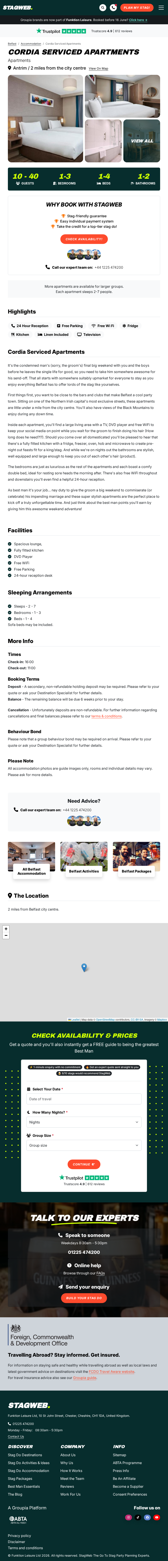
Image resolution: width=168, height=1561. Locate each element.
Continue (82, 1164)
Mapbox (162, 1019)
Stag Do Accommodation (28, 1470)
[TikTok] (138, 1517)
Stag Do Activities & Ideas (28, 1463)
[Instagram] (128, 1517)
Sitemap (119, 1455)
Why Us (66, 1463)
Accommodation (31, 43)
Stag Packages (20, 1478)
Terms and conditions (25, 1548)
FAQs (100, 1273)
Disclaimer (16, 1542)
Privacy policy (19, 1535)
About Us (67, 1455)
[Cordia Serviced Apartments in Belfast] (45, 118)
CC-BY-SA (137, 1019)
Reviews (67, 1486)
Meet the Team (72, 1478)
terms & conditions (106, 716)
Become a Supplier (128, 1486)
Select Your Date (48, 1089)
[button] (113, 7)
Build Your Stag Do (84, 1298)
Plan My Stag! (137, 7)
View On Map (98, 68)
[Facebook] (147, 1517)
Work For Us (70, 1494)
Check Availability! (84, 239)
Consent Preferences (130, 1494)
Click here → (138, 20)
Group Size (43, 1135)
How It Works (71, 1470)
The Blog (15, 1494)
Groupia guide (84, 1377)
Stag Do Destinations (25, 1455)
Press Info (121, 1470)
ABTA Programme (127, 1463)
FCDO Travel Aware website (111, 1371)
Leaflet (75, 1019)
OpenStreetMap (105, 1019)
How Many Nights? (50, 1112)
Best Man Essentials (24, 1486)
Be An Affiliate (124, 1478)
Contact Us (16, 1436)
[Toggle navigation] (161, 8)
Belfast (12, 43)
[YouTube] (156, 1517)
